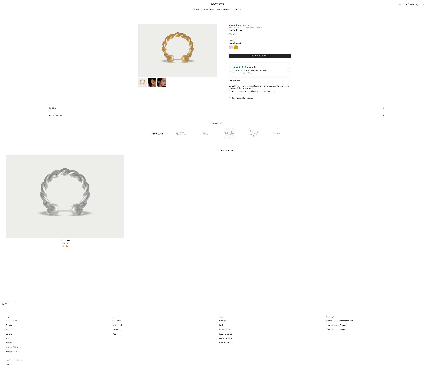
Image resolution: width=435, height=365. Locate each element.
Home (230, 27)
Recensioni (116, 329)
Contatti (222, 321)
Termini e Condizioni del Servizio (339, 321)
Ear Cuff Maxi (11, 321)
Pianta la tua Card (226, 334)
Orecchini (10, 325)
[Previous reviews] (230, 69)
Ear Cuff (9, 329)
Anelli (8, 338)
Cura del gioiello (225, 343)
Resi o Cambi (224, 329)
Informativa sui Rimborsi (336, 329)
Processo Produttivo (56, 115)
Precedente (138, 50)
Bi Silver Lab (117, 325)
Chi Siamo (116, 321)
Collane (9, 334)
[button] (209, 9)
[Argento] (63, 246)
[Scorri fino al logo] (157, 133)
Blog (114, 334)
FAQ (221, 325)
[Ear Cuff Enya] (65, 196)
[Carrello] (428, 4)
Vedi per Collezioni (13, 347)
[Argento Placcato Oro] (67, 246)
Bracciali (9, 343)
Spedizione (52, 108)
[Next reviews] (289, 69)
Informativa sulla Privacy (336, 325)
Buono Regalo (11, 351)
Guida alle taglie (225, 338)
